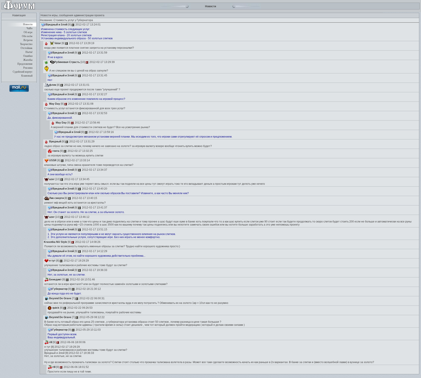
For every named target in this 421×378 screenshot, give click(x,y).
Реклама (27, 67)
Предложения (24, 63)
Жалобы (27, 59)
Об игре (28, 32)
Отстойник (26, 48)
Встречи (27, 40)
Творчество (26, 44)
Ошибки (27, 55)
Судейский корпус (22, 71)
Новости (27, 24)
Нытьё (28, 52)
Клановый (26, 75)
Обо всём (27, 36)
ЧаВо (29, 28)
